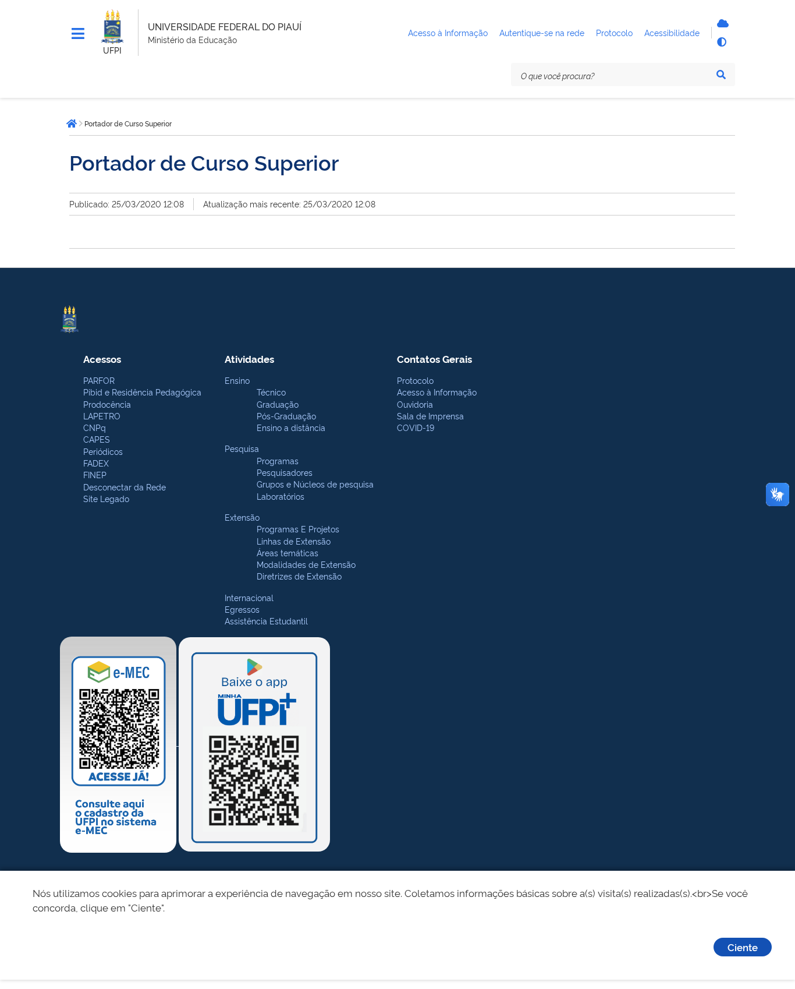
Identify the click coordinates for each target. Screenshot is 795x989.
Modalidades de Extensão (306, 564)
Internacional (249, 597)
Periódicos (103, 451)
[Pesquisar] (721, 74)
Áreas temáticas (287, 552)
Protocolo (415, 380)
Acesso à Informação (437, 391)
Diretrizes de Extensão (299, 575)
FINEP (95, 474)
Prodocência (107, 403)
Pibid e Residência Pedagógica (142, 391)
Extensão (242, 516)
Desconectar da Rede (124, 486)
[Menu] (78, 33)
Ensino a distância (291, 427)
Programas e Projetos (298, 528)
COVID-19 (415, 427)
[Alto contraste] (721, 42)
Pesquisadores (285, 472)
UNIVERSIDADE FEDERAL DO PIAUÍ (224, 26)
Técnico (271, 391)
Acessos (102, 358)
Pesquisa (242, 448)
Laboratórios (280, 495)
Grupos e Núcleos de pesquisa (315, 483)
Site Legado (106, 498)
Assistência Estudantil (266, 620)
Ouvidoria (415, 403)
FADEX (96, 462)
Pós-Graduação (286, 415)
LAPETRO (101, 415)
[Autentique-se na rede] (721, 23)
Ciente (742, 946)
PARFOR (99, 380)
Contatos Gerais (434, 358)
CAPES (96, 438)
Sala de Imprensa (430, 415)
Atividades (249, 358)
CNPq (94, 427)
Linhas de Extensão (294, 540)
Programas (278, 460)
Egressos (242, 608)
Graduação (278, 403)
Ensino (237, 380)
